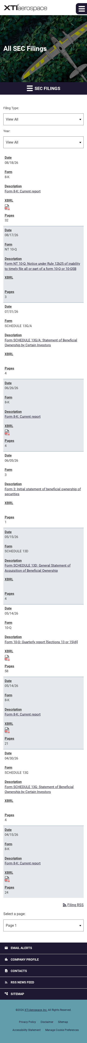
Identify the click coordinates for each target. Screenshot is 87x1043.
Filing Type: (11, 108)
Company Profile (21, 959)
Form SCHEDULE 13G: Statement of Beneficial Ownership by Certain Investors (39, 789)
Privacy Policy (27, 1022)
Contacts (15, 971)
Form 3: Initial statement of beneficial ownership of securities (43, 491)
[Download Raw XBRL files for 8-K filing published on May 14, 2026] (7, 730)
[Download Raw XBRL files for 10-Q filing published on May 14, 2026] (7, 657)
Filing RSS (73, 905)
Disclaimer (47, 1022)
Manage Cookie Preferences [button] (62, 1030)
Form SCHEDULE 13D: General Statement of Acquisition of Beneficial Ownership (37, 568)
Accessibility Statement (26, 1030)
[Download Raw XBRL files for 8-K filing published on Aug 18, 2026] (7, 206)
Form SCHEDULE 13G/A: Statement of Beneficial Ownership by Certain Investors (41, 342)
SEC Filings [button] (46, 88)
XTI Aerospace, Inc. (36, 1010)
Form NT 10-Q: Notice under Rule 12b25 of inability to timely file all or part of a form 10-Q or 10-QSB (42, 266)
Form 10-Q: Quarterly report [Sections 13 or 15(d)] (41, 642)
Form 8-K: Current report (23, 191)
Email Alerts (18, 948)
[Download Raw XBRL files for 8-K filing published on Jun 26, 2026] (7, 432)
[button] (81, 8)
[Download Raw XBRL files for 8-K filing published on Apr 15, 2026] (7, 878)
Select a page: (14, 914)
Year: (6, 131)
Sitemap (14, 994)
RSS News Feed (19, 982)
